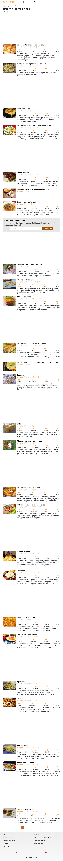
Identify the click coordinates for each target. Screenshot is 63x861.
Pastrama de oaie (24, 109)
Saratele (20, 375)
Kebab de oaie (23, 173)
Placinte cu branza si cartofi (28, 488)
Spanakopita (22, 682)
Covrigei (20, 699)
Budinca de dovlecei (25, 762)
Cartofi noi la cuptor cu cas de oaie (31, 64)
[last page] (40, 828)
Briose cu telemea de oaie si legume (32, 45)
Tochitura (21, 571)
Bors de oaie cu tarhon (26, 202)
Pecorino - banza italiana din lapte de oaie (34, 190)
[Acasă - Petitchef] (4, 6)
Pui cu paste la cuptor (26, 618)
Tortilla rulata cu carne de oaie (29, 265)
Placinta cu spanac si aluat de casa (31, 344)
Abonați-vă (47, 229)
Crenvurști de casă (25, 809)
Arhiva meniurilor (9, 840)
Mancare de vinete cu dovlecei (29, 441)
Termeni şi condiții (39, 840)
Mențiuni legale (38, 843)
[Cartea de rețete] (24, 2)
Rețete (6, 835)
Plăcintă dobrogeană (25, 280)
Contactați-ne (38, 835)
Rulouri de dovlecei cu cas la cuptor (31, 505)
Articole (6, 846)
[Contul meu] (35, 2)
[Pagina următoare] (36, 828)
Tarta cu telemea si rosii (27, 635)
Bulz (19, 424)
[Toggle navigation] (58, 2)
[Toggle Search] (46, 2)
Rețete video (8, 838)
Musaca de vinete (24, 297)
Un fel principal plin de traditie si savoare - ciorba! (37, 363)
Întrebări (6, 843)
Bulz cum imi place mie (26, 745)
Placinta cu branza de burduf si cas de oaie (34, 126)
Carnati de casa (23, 552)
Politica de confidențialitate (42, 838)
